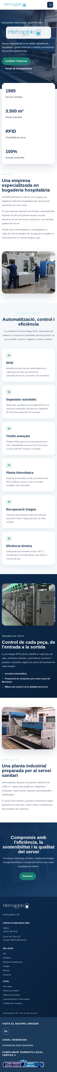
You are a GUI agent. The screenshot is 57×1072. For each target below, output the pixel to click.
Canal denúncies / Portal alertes (16, 999)
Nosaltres (7, 958)
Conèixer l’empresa (16, 61)
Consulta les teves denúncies (17, 1045)
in (5, 1031)
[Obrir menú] (50, 5)
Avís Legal (7, 986)
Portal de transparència (18, 68)
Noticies (6, 970)
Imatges (6, 966)
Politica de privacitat (11, 995)
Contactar (28, 876)
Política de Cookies (11, 991)
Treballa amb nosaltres (12, 1003)
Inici (4, 953)
